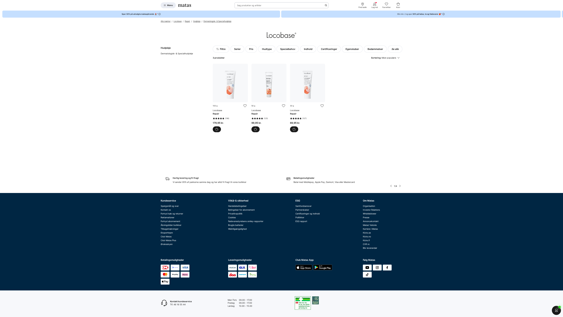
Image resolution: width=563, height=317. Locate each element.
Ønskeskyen (167, 244)
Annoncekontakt (371, 221)
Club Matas (166, 236)
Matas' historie (370, 225)
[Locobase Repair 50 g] (268, 98)
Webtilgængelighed (237, 229)
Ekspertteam (167, 232)
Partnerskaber (302, 210)
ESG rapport (301, 221)
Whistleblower (369, 213)
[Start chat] (556, 310)
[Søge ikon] (326, 5)
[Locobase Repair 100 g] (230, 98)
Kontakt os (166, 210)
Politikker (299, 217)
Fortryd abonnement (170, 221)
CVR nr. (366, 244)
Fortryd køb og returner (172, 213)
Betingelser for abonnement (241, 210)
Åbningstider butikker (171, 225)
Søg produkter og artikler (249, 5)
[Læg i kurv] (217, 129)
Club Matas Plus (168, 240)
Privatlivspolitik (235, 213)
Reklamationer (167, 217)
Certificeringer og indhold (307, 213)
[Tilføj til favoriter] (245, 106)
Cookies (232, 217)
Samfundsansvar (303, 206)
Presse (366, 217)
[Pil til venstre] (391, 186)
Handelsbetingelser (237, 206)
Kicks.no (367, 236)
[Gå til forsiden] (184, 5)
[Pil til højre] (560, 14)
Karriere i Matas (370, 229)
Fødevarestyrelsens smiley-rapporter (245, 221)
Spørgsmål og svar (170, 206)
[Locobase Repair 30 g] (307, 98)
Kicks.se (367, 232)
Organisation (369, 206)
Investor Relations (371, 210)
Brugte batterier (235, 225)
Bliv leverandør (370, 248)
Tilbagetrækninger (169, 229)
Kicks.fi (366, 240)
